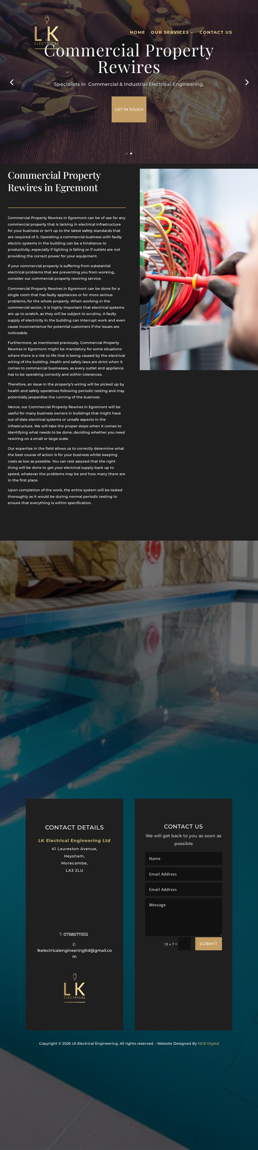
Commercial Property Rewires (129, 58)
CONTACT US (216, 32)
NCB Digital (208, 1043)
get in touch (129, 109)
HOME (137, 32)
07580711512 (75, 934)
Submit (209, 943)
